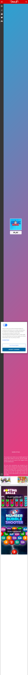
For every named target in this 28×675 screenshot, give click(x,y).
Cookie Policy (5, 340)
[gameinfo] (1, 21)
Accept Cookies (14, 349)
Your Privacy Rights (14, 345)
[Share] (1, 10)
